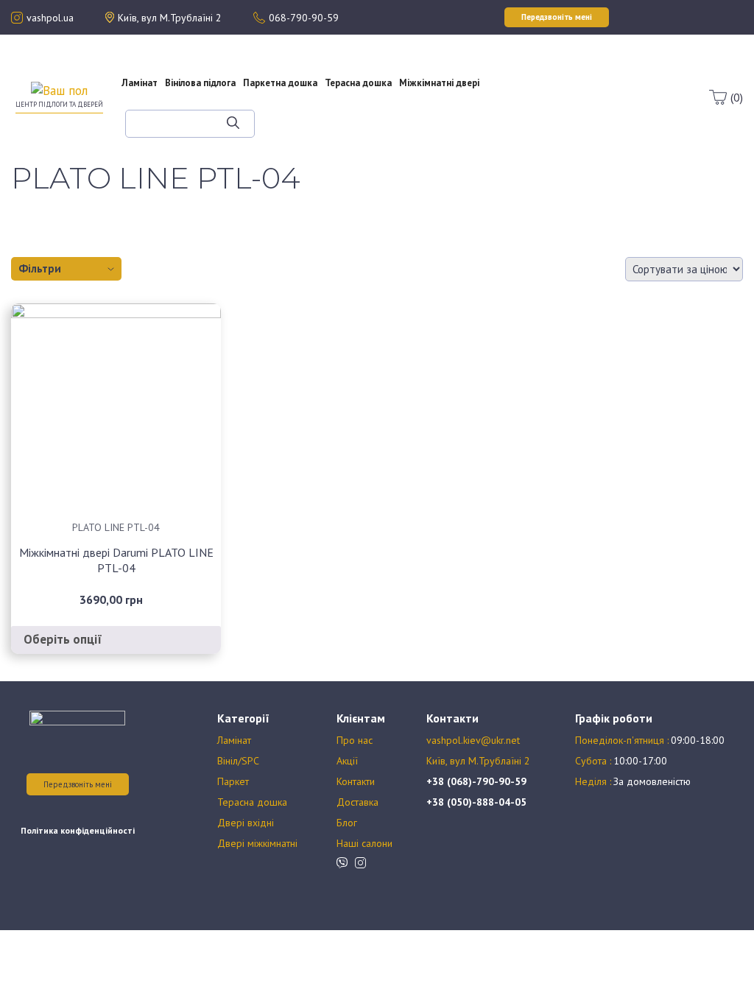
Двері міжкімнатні (257, 843)
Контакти (356, 781)
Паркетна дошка (280, 83)
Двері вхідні (245, 822)
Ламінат (139, 83)
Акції (533, 76)
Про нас (533, 63)
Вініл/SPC (238, 760)
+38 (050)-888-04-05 (476, 802)
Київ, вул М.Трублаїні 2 (478, 760)
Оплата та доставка (532, 89)
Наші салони (364, 843)
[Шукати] (233, 124)
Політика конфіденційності (78, 830)
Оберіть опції (63, 639)
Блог (544, 103)
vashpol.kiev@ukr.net (473, 740)
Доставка (357, 802)
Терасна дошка (358, 83)
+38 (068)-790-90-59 (476, 781)
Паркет (233, 781)
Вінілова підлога (200, 83)
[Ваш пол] (59, 90)
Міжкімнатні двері (439, 83)
